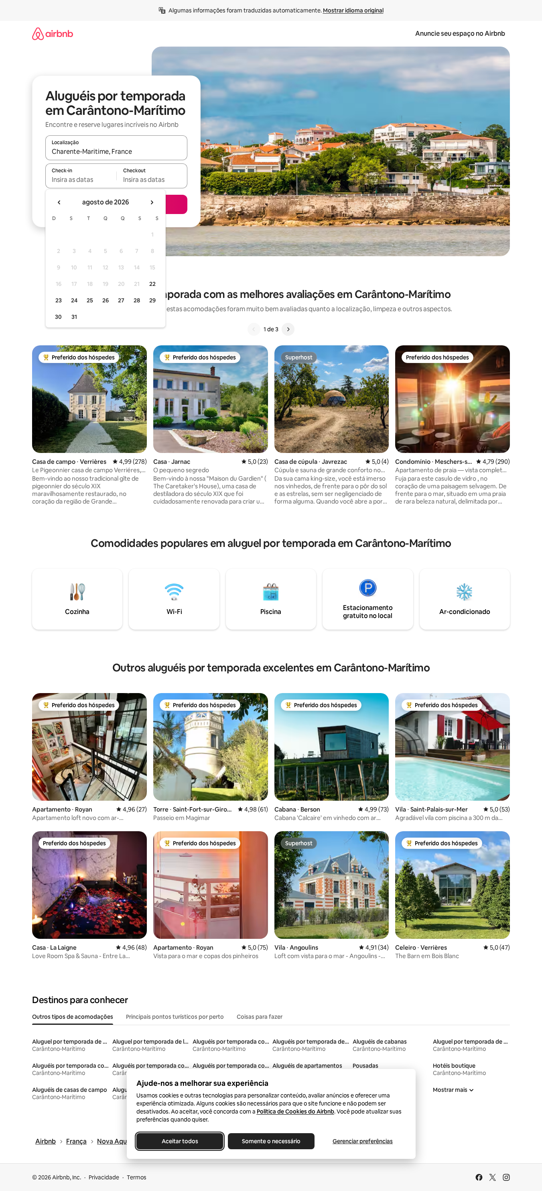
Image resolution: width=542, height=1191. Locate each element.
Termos (136, 1177)
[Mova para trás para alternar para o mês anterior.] (59, 202)
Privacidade (104, 1177)
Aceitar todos (179, 1141)
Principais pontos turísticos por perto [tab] (175, 1016)
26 (105, 300)
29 (152, 300)
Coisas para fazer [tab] (259, 1016)
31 (74, 316)
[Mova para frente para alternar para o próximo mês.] (151, 202)
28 (137, 300)
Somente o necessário (271, 1141)
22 (152, 284)
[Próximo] (288, 329)
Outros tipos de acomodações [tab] (72, 1016)
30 (58, 316)
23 (58, 300)
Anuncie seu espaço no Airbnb (460, 33)
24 (74, 300)
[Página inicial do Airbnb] (52, 33)
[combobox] (116, 151)
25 (90, 300)
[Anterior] (254, 329)
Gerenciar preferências (363, 1141)
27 (121, 300)
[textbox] (81, 179)
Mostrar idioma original (353, 10)
